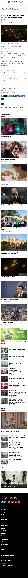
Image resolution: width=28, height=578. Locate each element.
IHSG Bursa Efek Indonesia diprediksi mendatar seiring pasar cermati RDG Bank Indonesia (14, 73)
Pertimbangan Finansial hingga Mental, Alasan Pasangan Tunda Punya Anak (12, 181)
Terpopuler (4, 512)
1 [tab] (9, 489)
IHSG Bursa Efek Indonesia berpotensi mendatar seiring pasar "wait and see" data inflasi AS (13, 79)
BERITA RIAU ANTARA (7, 110)
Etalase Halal (4, 539)
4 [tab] (16, 489)
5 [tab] (18, 489)
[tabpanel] (14, 479)
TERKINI (3, 344)
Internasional (4, 525)
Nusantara (4, 519)
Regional (11, 8)
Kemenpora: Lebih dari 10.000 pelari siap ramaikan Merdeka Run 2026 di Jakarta (17, 385)
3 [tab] (14, 489)
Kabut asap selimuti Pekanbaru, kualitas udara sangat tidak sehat (16, 454)
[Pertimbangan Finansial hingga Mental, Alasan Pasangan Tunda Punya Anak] (14, 172)
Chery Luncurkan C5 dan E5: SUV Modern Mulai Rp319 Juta (12, 135)
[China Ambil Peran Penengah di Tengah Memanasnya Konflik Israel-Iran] (14, 289)
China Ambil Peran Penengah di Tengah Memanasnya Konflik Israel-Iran (12, 298)
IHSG (15, 110)
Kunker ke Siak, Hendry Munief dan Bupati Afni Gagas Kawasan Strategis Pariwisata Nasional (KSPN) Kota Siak (13, 252)
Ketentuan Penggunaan (7, 555)
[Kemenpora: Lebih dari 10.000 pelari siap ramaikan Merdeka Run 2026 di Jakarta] (4, 386)
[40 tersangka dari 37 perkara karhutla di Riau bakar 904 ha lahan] (4, 357)
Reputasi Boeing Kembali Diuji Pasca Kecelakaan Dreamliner (11, 321)
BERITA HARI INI (8, 107)
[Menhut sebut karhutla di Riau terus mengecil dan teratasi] (4, 350)
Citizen (3, 528)
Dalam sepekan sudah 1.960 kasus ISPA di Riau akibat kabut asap (17, 363)
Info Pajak (4, 542)
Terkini (3, 507)
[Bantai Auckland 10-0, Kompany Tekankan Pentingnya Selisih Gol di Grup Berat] (14, 195)
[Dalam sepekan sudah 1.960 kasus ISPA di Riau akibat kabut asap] (4, 364)
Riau (2, 523)
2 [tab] (12, 489)
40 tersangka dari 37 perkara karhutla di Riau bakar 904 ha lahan (17, 356)
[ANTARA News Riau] (15, 2)
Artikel (3, 549)
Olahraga (3, 533)
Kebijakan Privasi (5, 558)
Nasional (3, 552)
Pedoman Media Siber (7, 565)
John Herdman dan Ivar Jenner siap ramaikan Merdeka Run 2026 (17, 378)
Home (5, 8)
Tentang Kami (5, 563)
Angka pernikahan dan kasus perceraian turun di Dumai (13, 484)
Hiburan (3, 547)
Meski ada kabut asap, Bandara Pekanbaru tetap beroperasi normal (17, 437)
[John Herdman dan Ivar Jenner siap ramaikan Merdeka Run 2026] (4, 379)
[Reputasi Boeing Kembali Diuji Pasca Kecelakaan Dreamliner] (14, 312)
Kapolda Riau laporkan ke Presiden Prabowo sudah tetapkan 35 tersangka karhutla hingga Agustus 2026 (12, 430)
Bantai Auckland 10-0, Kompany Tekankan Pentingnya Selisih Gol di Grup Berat (13, 204)
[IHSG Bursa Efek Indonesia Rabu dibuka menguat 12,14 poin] (14, 420)
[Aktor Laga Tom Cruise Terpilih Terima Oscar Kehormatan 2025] (14, 149)
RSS (2, 568)
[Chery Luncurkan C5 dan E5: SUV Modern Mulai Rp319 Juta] (14, 126)
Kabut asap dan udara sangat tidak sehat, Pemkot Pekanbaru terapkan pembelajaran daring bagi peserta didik (17, 445)
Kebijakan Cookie (6, 560)
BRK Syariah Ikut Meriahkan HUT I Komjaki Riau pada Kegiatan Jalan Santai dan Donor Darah (13, 228)
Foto (2, 467)
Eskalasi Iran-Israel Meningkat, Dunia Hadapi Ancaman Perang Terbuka (14, 275)
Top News (4, 408)
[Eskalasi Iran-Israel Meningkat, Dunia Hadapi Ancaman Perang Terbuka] (14, 267)
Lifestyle (3, 530)
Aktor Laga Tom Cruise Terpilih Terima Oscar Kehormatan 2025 (12, 158)
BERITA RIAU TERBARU (19, 107)
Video (2, 517)
